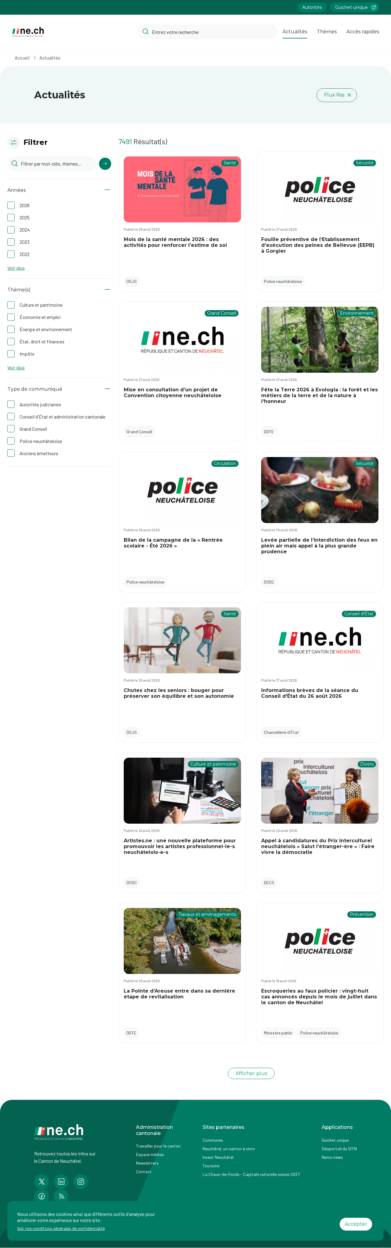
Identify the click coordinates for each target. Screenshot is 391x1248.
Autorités (312, 7)
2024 (25, 229)
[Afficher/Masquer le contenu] (107, 190)
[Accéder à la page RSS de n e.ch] (61, 1196)
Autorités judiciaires (40, 404)
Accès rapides (362, 32)
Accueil (22, 57)
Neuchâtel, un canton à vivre (229, 1148)
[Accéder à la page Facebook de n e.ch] (41, 1196)
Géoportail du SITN (339, 1148)
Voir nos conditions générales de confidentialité (61, 1228)
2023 (25, 242)
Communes (213, 1140)
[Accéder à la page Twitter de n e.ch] (41, 1181)
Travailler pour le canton (158, 1145)
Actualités (295, 32)
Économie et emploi (40, 317)
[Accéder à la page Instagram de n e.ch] (80, 1181)
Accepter (356, 1224)
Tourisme (211, 1165)
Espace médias (150, 1154)
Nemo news (332, 1157)
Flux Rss (334, 95)
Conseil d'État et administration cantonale (62, 416)
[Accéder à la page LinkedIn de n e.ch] (61, 1181)
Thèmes (327, 32)
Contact (144, 1171)
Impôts (27, 354)
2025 (25, 217)
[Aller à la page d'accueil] (28, 32)
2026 (25, 205)
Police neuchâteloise (41, 441)
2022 (25, 254)
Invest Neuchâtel (218, 1157)
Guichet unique (351, 7)
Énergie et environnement (46, 329)
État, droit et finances (42, 341)
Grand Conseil (33, 429)
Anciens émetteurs (39, 453)
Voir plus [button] (16, 268)
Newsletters (147, 1163)
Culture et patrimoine (41, 305)
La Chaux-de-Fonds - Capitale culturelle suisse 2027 (251, 1174)
